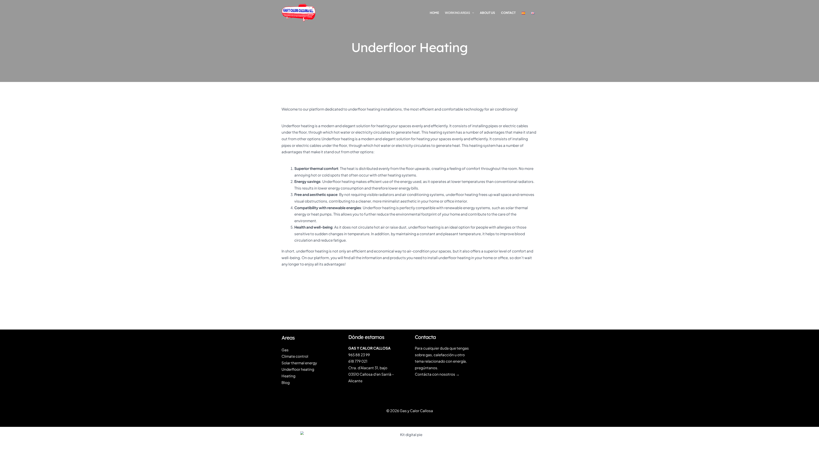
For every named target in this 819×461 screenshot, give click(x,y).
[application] (472, 12)
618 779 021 (357, 361)
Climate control (295, 356)
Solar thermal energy (299, 362)
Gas (285, 349)
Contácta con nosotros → (437, 374)
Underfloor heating (298, 369)
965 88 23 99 (359, 354)
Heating (288, 375)
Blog (286, 382)
